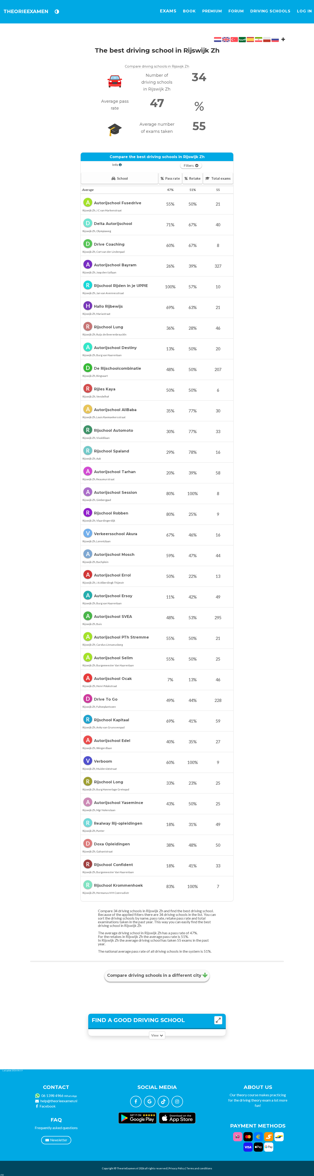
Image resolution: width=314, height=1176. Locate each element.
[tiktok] (163, 1101)
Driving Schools (270, 11)
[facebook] (136, 1101)
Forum (236, 11)
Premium (212, 11)
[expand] (218, 1020)
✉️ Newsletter (56, 1140)
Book (189, 11)
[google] (149, 1101)
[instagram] (177, 1101)
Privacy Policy (177, 1168)
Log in (304, 11)
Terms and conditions (199, 1168)
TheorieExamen (25, 11)
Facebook (48, 1106)
